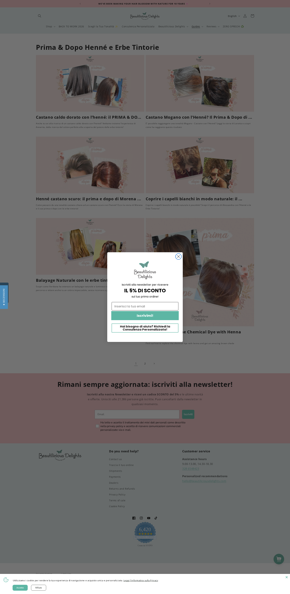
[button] (4, 297)
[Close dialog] (178, 256)
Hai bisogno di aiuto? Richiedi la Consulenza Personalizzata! (145, 328)
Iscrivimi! (145, 315)
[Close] (286, 577)
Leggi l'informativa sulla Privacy (141, 580)
